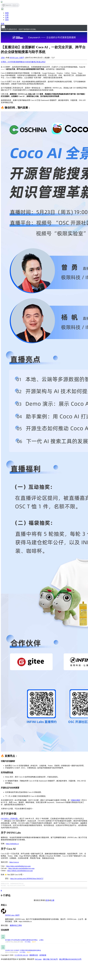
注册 (52, 900)
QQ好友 (27, 62)
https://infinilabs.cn (12, 844)
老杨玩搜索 (75, 800)
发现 (7, 13)
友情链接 (42, 955)
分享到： (4, 62)
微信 (22, 62)
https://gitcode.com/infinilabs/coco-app (21, 868)
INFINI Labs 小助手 (16, 58)
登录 (2, 24)
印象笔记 (33, 62)
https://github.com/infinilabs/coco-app (20, 871)
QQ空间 (11, 62)
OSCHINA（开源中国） (10, 818)
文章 (7, 17)
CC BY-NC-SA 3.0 (21, 955)
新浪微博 (17, 62)
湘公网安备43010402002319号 (70, 959)
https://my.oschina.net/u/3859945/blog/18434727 (26, 878)
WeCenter (38, 959)
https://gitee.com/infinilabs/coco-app (18, 866)
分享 (7, 15)
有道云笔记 (41, 62)
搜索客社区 (33, 955)
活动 (7, 20)
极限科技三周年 (16, 925)
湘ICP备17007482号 (50, 959)
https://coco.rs (14, 862)
